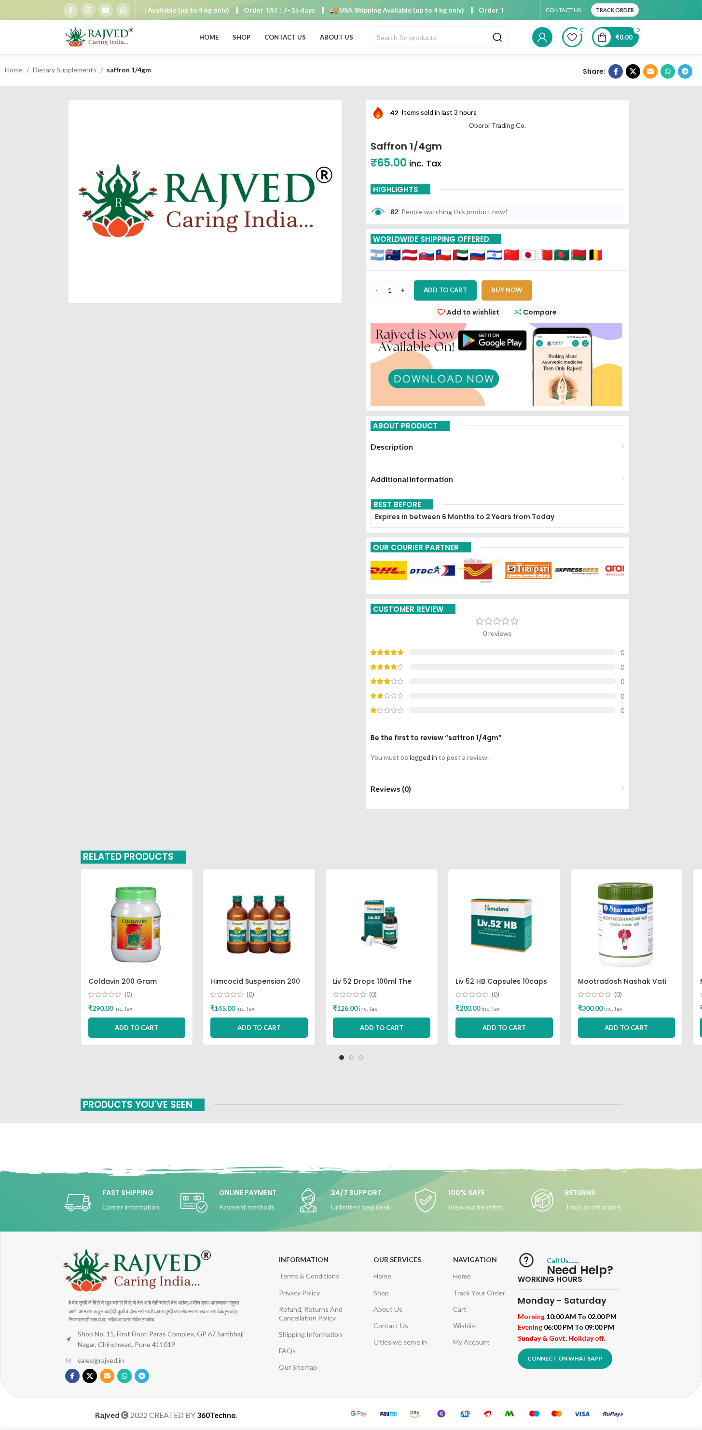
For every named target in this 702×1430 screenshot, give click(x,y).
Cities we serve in (400, 1342)
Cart (460, 1309)
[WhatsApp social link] (123, 10)
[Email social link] (650, 71)
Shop (381, 1293)
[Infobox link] (117, 1202)
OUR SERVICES (397, 1259)
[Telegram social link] (685, 71)
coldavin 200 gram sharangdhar (122, 986)
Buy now (507, 290)
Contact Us (390, 1325)
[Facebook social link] (71, 10)
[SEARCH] (497, 37)
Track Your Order (479, 1293)
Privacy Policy (299, 1293)
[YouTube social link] (105, 10)
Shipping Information (310, 1334)
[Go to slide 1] (341, 1057)
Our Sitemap (298, 1367)
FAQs (287, 1351)
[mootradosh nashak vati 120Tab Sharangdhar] (626, 924)
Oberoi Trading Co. (497, 125)
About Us (387, 1309)
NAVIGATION (475, 1259)
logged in (423, 757)
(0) (128, 994)
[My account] (542, 37)
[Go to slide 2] (351, 1057)
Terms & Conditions (309, 1276)
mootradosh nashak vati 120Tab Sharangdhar (622, 986)
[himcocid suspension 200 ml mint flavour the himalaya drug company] (259, 924)
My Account (471, 1342)
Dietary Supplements (64, 70)
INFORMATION (304, 1259)
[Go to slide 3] (360, 1057)
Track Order (615, 10)
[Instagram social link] (88, 10)
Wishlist (465, 1325)
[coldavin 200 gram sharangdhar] (137, 924)
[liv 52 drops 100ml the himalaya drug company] (381, 924)
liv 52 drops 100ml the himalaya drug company (377, 986)
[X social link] (633, 71)
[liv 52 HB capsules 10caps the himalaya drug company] (504, 924)
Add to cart (445, 290)
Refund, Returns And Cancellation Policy (311, 1313)
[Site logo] (100, 36)
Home (14, 70)
